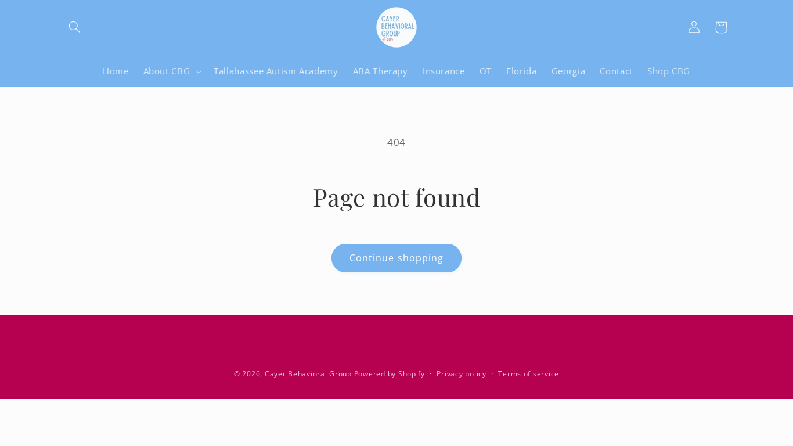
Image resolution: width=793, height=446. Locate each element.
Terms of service (528, 373)
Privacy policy (461, 373)
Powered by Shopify (389, 373)
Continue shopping (396, 257)
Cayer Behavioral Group (308, 373)
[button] (75, 27)
